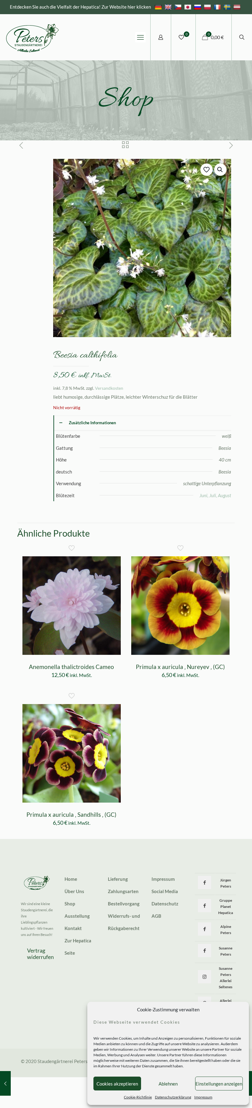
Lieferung (118, 879)
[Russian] (198, 7)
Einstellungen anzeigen (218, 1083)
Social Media (165, 891)
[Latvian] (237, 7)
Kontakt (73, 928)
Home (71, 879)
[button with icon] (204, 882)
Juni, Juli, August (215, 495)
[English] (168, 7)
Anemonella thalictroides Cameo (71, 666)
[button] (220, 169)
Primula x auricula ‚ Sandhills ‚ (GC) (71, 814)
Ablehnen (168, 1083)
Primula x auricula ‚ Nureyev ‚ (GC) (180, 666)
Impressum (203, 1097)
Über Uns (74, 891)
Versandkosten (109, 388)
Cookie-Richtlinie (138, 1097)
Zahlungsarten (123, 891)
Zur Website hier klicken (126, 7)
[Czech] (178, 7)
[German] (159, 7)
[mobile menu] (140, 37)
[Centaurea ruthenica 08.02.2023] (5, 1083)
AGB (156, 916)
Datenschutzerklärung (173, 1097)
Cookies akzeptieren (117, 1083)
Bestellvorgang (124, 903)
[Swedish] (227, 7)
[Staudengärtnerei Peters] (32, 37)
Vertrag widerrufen (40, 954)
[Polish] (208, 7)
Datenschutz (165, 903)
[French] (218, 7)
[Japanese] (188, 7)
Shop (70, 903)
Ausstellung (77, 916)
